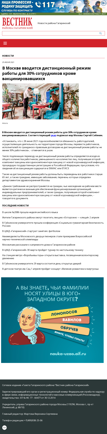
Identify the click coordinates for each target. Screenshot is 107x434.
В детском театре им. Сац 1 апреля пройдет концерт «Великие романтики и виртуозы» (50, 268)
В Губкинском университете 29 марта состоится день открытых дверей (41, 263)
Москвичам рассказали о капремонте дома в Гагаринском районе (38, 244)
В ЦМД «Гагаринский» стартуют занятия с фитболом (31, 231)
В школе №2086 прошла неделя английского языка (30, 212)
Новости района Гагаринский (54, 23)
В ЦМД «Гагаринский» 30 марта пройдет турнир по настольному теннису (42, 249)
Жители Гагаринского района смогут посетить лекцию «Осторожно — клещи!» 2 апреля (50, 217)
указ (53, 135)
